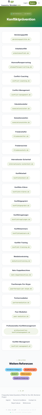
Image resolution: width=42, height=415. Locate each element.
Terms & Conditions (19, 400)
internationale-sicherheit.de (21, 164)
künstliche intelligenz (14, 370)
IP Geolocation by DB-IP (27, 410)
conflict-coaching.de (21, 81)
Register (33, 3)
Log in (26, 3)
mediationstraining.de (21, 261)
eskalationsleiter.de (21, 109)
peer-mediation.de (21, 316)
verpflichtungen (30, 370)
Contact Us (32, 400)
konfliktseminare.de (21, 233)
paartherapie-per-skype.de (21, 289)
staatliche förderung (21, 378)
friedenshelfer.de (21, 136)
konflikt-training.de (21, 247)
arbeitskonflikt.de (21, 53)
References (27, 403)
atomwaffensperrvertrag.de (21, 67)
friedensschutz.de (21, 150)
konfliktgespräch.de (21, 206)
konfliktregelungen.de (21, 219)
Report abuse (15, 403)
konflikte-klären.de (21, 192)
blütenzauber (25, 374)
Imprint (8, 400)
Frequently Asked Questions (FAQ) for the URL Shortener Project (21, 396)
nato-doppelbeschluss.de (21, 275)
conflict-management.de (21, 95)
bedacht (14, 374)
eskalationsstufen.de (21, 122)
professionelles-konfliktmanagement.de (21, 331)
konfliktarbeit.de (21, 178)
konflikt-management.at (21, 346)
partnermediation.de (21, 303)
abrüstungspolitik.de (21, 39)
